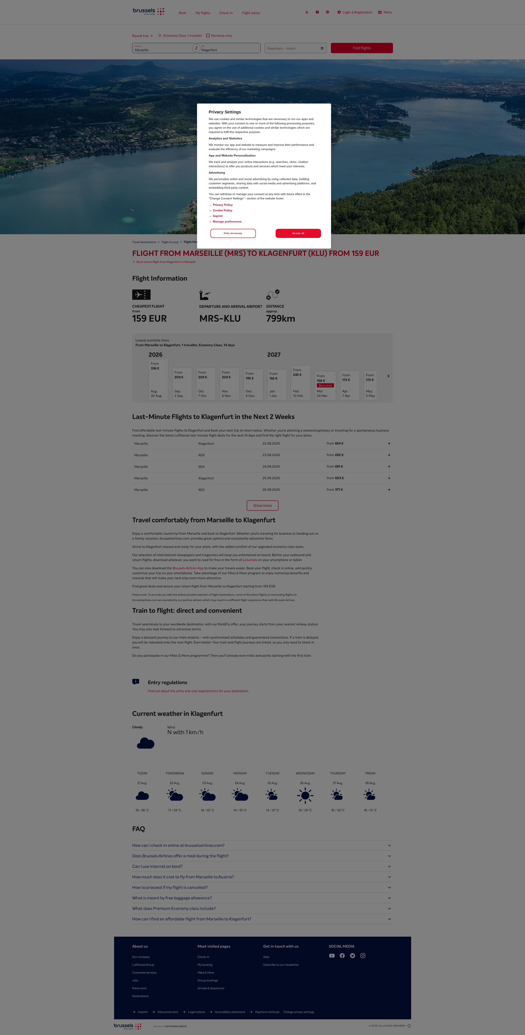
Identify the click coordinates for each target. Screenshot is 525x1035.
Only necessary (233, 233)
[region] (264, 176)
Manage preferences (227, 221)
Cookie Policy (222, 210)
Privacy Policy (223, 204)
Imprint (218, 216)
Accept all (298, 233)
